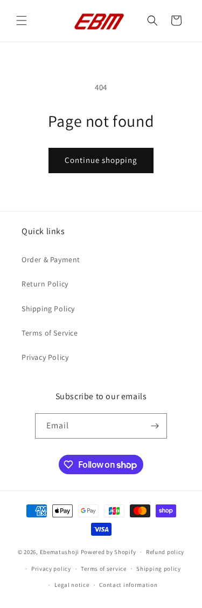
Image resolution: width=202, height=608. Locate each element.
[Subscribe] (154, 426)
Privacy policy (51, 568)
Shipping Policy (48, 308)
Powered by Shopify (108, 552)
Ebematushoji (59, 552)
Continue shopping (101, 160)
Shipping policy (158, 568)
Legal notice (71, 585)
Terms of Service (50, 333)
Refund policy (165, 552)
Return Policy (45, 284)
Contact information (128, 585)
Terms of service (103, 568)
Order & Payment (51, 259)
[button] (21, 20)
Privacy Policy (45, 357)
